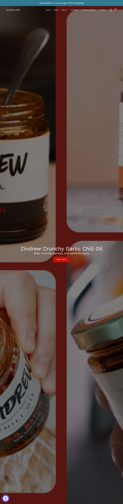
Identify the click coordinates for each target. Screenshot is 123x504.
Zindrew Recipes (88, 10)
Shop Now (61, 259)
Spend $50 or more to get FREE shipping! (61, 3)
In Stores (74, 10)
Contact (102, 10)
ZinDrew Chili (13, 10)
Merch (64, 10)
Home (48, 10)
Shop (56, 10)
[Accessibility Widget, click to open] (5, 498)
